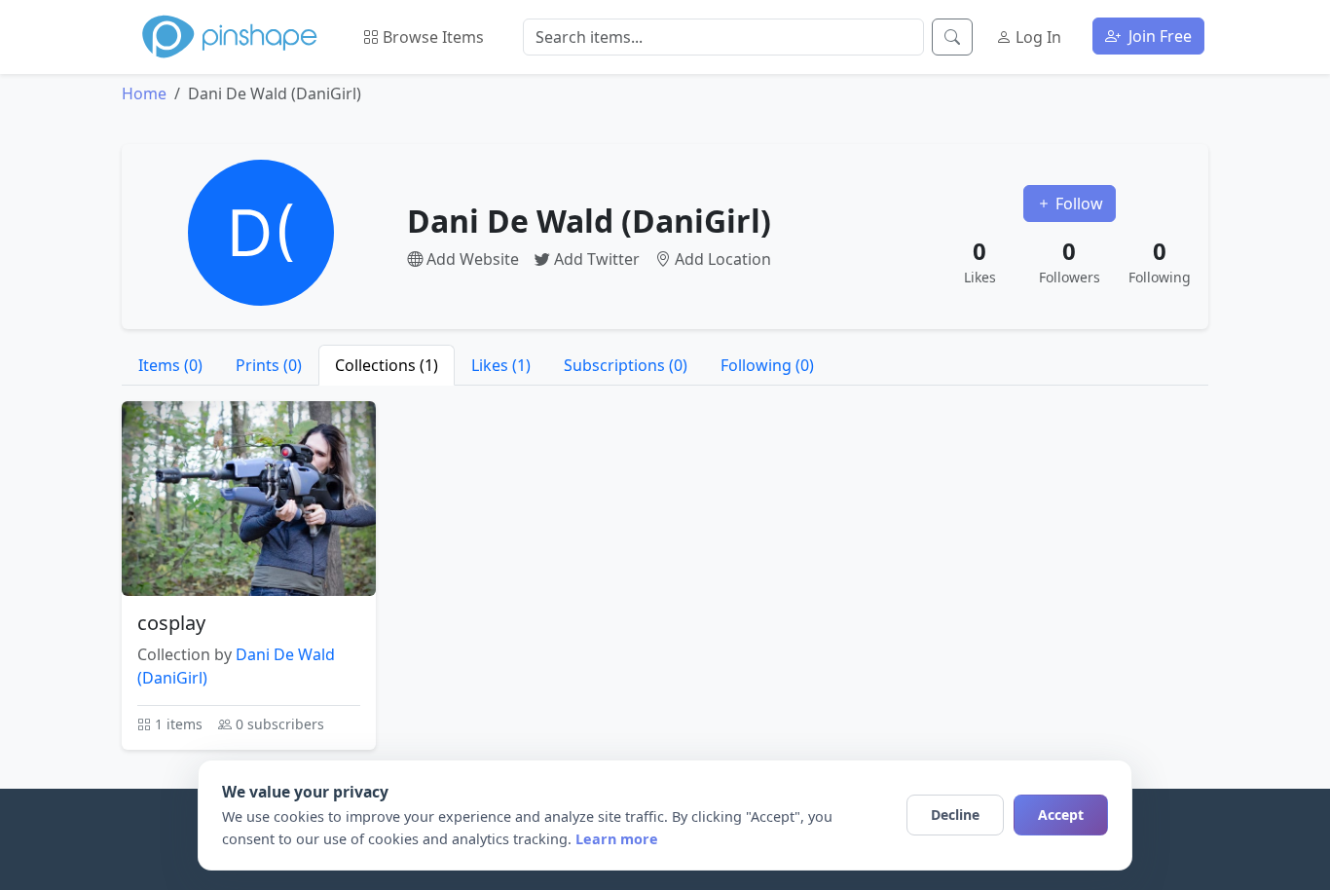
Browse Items (431, 37)
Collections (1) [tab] (386, 365)
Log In (1036, 37)
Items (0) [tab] (170, 365)
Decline (955, 814)
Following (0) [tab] (767, 365)
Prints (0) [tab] (269, 365)
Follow (1077, 203)
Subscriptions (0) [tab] (625, 365)
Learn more (616, 839)
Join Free (1158, 36)
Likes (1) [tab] (501, 365)
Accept (1061, 814)
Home (144, 93)
